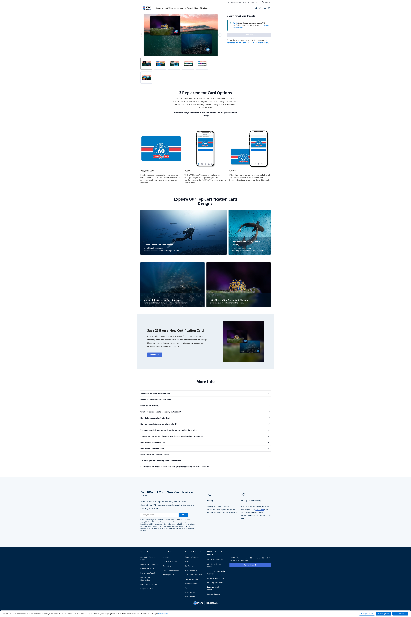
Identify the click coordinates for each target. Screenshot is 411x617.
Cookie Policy (162, 614)
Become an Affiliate (147, 589)
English (264, 2)
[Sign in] (260, 8)
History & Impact (191, 583)
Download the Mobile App (149, 584)
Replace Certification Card (149, 564)
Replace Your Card (248, 2)
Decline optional (383, 614)
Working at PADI (168, 575)
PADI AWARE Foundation (193, 575)
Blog (228, 2)
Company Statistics (192, 557)
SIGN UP (184, 515)
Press (187, 561)
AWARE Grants (190, 597)
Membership (205, 8)
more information (260, 43)
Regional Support (213, 594)
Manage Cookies (367, 614)
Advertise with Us (191, 570)
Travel (190, 8)
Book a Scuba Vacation (148, 573)
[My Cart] (269, 8)
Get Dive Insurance (147, 569)
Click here (259, 509)
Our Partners (189, 566)
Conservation (180, 8)
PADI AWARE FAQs (191, 579)
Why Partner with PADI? (215, 560)
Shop (196, 8)
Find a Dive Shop (236, 2)
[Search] (256, 8)
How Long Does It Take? (215, 583)
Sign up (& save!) (250, 565)
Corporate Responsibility (171, 570)
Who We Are (167, 557)
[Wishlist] (265, 8)
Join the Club (154, 355)
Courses (159, 8)
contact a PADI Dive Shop (238, 43)
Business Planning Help (215, 578)
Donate (187, 588)
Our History (167, 566)
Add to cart (249, 35)
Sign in (235, 23)
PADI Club (169, 8)
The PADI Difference (170, 561)
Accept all (400, 614)
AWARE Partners (190, 592)
